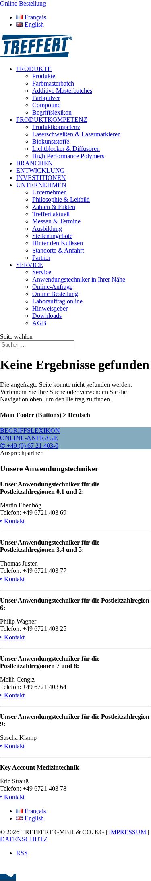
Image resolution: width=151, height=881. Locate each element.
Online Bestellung (55, 293)
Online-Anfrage (52, 286)
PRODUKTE (34, 68)
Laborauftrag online (57, 301)
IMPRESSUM (127, 832)
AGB (39, 322)
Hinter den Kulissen (57, 243)
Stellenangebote (52, 235)
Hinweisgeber (50, 308)
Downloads (47, 315)
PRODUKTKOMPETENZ (51, 119)
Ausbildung (47, 228)
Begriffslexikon (52, 112)
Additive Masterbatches (62, 90)
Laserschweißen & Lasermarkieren (76, 134)
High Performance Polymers (68, 155)
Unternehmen (49, 192)
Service (41, 272)
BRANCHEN (34, 163)
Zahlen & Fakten (53, 206)
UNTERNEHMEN (41, 185)
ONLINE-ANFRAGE (29, 437)
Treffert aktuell (51, 214)
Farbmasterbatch (53, 83)
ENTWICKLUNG (40, 170)
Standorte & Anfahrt (58, 250)
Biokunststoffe (50, 141)
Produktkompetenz (56, 126)
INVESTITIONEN (41, 177)
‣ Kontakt (12, 521)
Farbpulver (46, 97)
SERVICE (29, 264)
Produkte (43, 76)
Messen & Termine (56, 221)
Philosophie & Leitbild (61, 199)
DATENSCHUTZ (24, 839)
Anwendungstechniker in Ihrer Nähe (78, 279)
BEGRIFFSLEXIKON (30, 430)
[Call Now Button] (8, 877)
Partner (41, 257)
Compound (46, 105)
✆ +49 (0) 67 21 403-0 (29, 445)
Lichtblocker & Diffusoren (66, 148)
